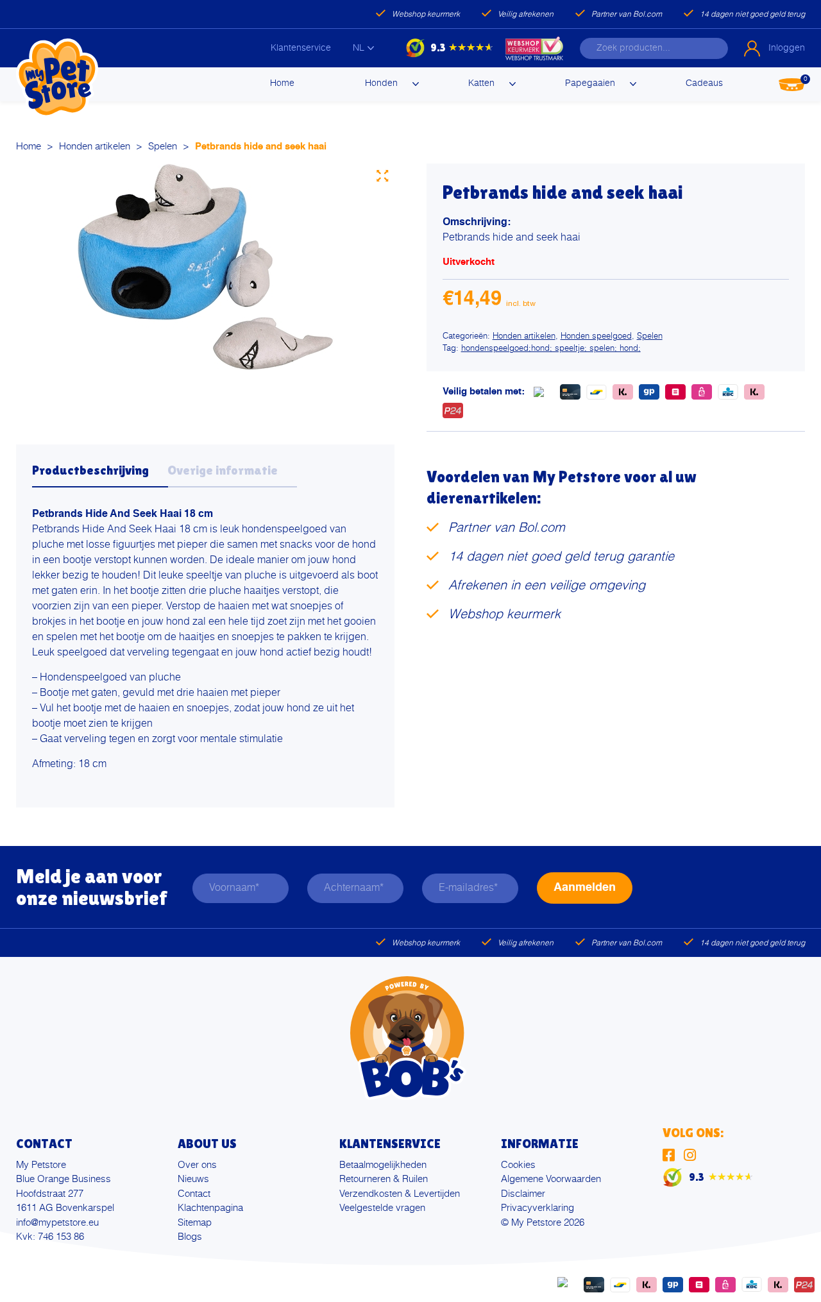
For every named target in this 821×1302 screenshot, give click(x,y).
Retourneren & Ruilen (383, 1179)
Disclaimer (523, 1194)
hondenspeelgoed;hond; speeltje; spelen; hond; (551, 348)
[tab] (100, 474)
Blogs (190, 1237)
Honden (381, 83)
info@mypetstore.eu (57, 1223)
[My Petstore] (57, 78)
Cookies (518, 1165)
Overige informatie (222, 470)
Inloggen (786, 48)
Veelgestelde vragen (382, 1208)
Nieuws (193, 1179)
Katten (481, 83)
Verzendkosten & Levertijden (399, 1194)
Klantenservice (301, 48)
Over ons (197, 1165)
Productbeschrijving (90, 470)
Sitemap (195, 1223)
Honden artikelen (94, 146)
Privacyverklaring (537, 1208)
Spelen (162, 146)
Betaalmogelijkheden (383, 1165)
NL (358, 48)
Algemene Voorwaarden (551, 1179)
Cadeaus (704, 83)
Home (282, 83)
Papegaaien (590, 83)
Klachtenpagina (210, 1208)
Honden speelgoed (596, 336)
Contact (194, 1194)
